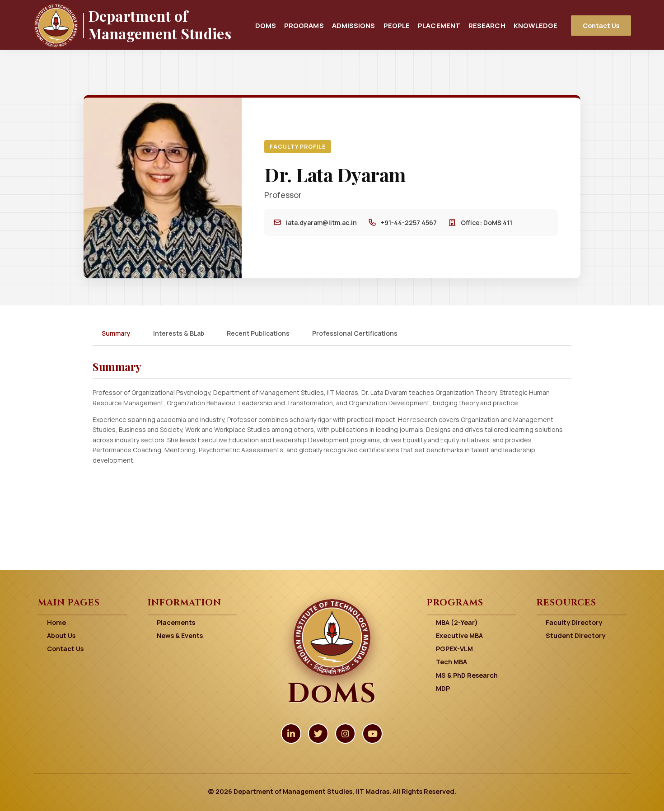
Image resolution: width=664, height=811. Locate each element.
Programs (304, 25)
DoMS (265, 25)
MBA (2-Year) (457, 622)
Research (486, 25)
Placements (176, 622)
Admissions (353, 25)
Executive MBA (459, 635)
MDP (443, 688)
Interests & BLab (178, 333)
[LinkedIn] (291, 733)
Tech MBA (451, 661)
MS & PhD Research (467, 675)
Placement (439, 25)
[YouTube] (372, 733)
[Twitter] (318, 733)
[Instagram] (345, 733)
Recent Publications (258, 333)
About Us (61, 635)
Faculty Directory (574, 622)
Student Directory (575, 635)
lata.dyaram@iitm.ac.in (321, 222)
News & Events (180, 635)
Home (56, 622)
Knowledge (536, 25)
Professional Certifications (354, 333)
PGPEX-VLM (454, 648)
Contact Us (601, 25)
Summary (116, 333)
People (396, 25)
